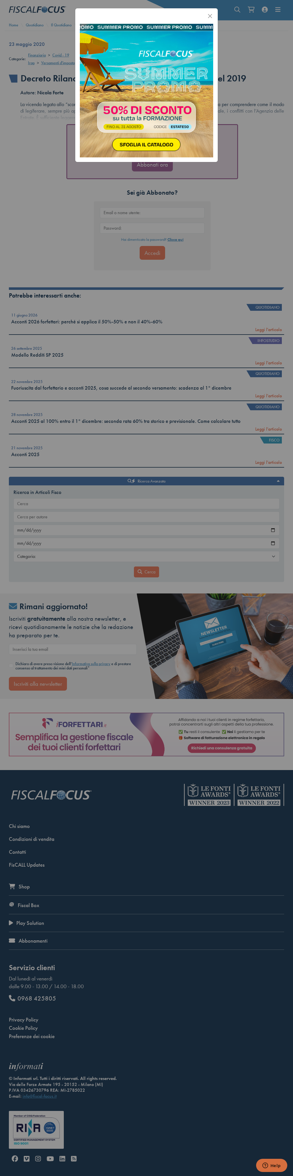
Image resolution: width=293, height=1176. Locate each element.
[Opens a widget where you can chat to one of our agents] (271, 1166)
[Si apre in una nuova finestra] (146, 90)
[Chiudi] (210, 16)
